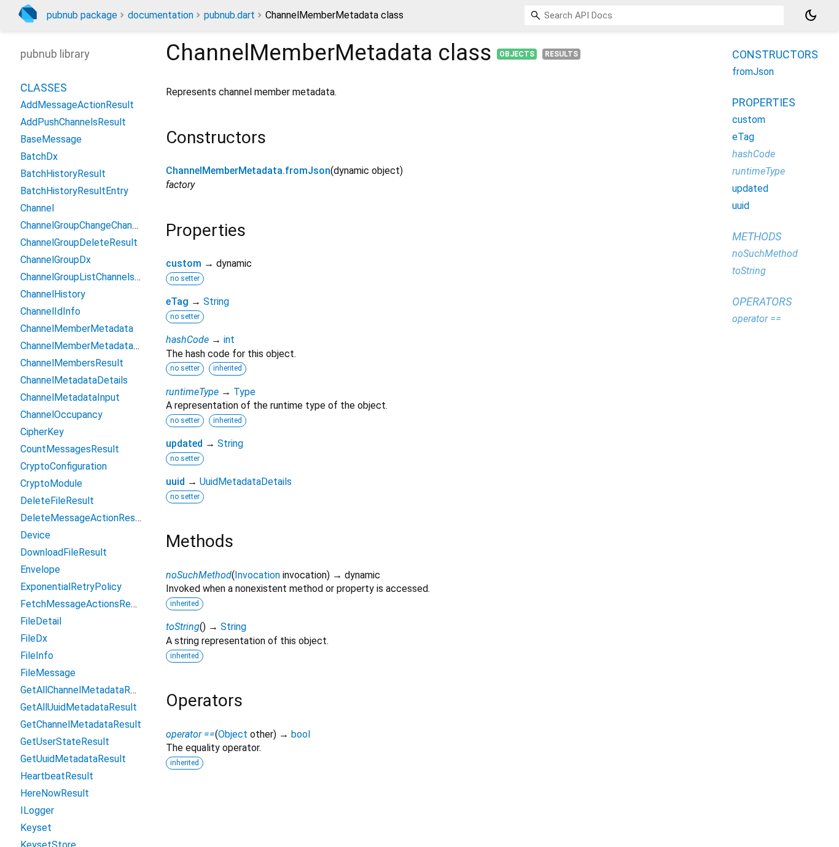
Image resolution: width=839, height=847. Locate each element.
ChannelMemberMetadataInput (88, 346)
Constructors (775, 54)
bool (300, 734)
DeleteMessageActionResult (83, 518)
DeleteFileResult (57, 500)
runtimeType (192, 392)
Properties (763, 102)
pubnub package (82, 15)
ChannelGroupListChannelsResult (91, 277)
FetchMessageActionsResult (83, 604)
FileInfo (36, 655)
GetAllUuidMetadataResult (78, 707)
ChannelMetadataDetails (74, 380)
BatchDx (39, 156)
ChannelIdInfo (50, 311)
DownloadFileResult (63, 552)
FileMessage (48, 673)
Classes (43, 87)
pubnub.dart (229, 15)
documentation (160, 15)
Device (35, 535)
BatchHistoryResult (63, 173)
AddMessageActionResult (77, 105)
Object (233, 734)
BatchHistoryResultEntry (74, 191)
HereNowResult (54, 793)
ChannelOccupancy (61, 414)
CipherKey (42, 432)
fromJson (753, 71)
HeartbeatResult (56, 776)
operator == (190, 734)
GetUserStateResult (64, 741)
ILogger (37, 810)
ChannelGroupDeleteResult (79, 242)
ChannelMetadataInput (70, 397)
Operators (762, 301)
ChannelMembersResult (71, 363)
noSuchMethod (199, 575)
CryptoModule (51, 483)
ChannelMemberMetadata (76, 328)
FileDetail (40, 621)
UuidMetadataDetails (246, 481)
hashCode (187, 339)
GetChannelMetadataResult (80, 724)
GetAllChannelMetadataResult (86, 690)
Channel (37, 208)
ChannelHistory (52, 294)
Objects (516, 54)
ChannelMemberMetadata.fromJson (248, 170)
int (229, 339)
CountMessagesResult (69, 449)
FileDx (33, 638)
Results (561, 54)
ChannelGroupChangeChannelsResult (99, 225)
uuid (175, 481)
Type (244, 392)
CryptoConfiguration (63, 466)
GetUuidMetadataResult (73, 759)
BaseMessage (51, 139)
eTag (177, 301)
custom (183, 263)
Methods (756, 236)
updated (184, 443)
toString (183, 626)
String (216, 301)
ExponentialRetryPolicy (71, 587)
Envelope (40, 569)
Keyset (36, 827)
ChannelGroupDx (55, 260)
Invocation (257, 575)
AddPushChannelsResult (73, 122)
